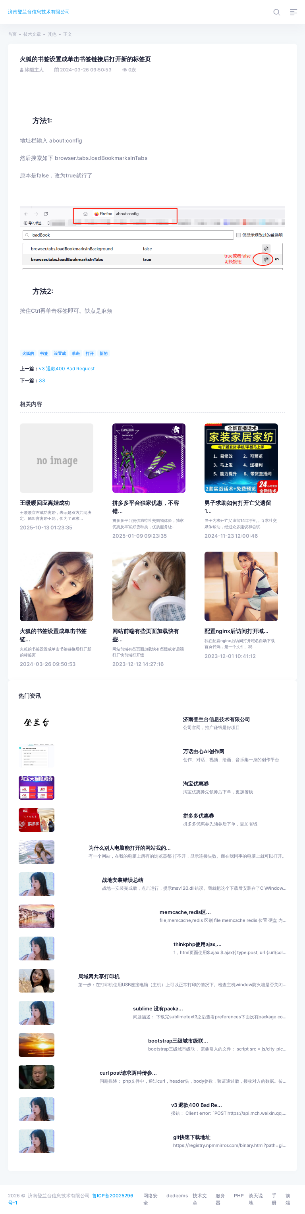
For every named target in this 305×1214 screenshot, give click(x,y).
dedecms (177, 1196)
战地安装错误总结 (122, 880)
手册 (274, 1199)
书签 (44, 353)
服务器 (220, 1199)
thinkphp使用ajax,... (198, 944)
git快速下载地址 (191, 1137)
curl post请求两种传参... (128, 1073)
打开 (90, 353)
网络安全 (150, 1199)
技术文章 (32, 34)
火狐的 (28, 353)
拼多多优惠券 (220, 820)
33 (42, 380)
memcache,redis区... (185, 912)
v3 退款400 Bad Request (67, 368)
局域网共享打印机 (99, 976)
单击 (76, 353)
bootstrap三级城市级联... (178, 1041)
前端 (288, 1199)
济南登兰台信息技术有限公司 (39, 12)
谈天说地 (256, 1199)
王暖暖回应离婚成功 (45, 503)
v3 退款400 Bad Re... (196, 1105)
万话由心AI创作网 (231, 755)
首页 (12, 34)
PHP (239, 1196)
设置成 (60, 353)
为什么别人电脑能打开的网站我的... (130, 848)
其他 (52, 34)
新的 (104, 353)
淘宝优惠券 (218, 788)
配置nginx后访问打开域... (236, 631)
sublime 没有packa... (158, 1009)
